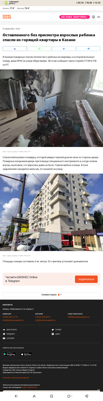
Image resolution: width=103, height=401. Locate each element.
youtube (10, 338)
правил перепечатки (29, 387)
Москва (20, 8)
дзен (57, 334)
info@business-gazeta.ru (13, 320)
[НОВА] (74, 17)
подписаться (86, 279)
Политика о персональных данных (16, 378)
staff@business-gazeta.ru (78, 317)
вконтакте (11, 329)
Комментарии (52, 294)
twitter (58, 329)
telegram (10, 334)
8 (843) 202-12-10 (10, 317)
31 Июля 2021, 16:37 (11, 29)
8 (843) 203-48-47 (42, 317)
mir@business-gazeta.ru (45, 320)
